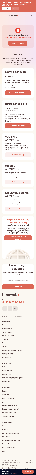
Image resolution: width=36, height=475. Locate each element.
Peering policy (6, 381)
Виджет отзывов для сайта (11, 409)
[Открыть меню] (3, 15)
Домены (5, 402)
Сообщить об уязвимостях (11, 440)
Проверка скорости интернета (12, 350)
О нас (4, 426)
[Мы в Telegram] (4, 308)
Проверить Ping (7, 354)
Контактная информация (10, 433)
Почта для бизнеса (8, 398)
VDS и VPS (5, 394)
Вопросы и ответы (8, 335)
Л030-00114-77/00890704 (9, 465)
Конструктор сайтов (9, 412)
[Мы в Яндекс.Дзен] (15, 308)
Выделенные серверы (9, 405)
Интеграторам (7, 370)
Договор (5, 339)
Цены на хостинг (7, 325)
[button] (32, 15)
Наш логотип (6, 374)
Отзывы (5, 429)
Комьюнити (6, 437)
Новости (5, 343)
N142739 (4, 464)
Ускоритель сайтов (8, 416)
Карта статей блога (8, 447)
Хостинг (5, 391)
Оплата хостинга (8, 332)
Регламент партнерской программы (14, 378)
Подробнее (6, 9)
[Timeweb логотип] (13, 15)
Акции (4, 346)
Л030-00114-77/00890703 (9, 467)
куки (15, 473)
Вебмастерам (6, 367)
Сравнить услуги (7, 328)
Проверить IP (6, 357)
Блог (4, 451)
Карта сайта (6, 444)
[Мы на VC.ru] (10, 308)
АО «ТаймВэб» (14, 461)
